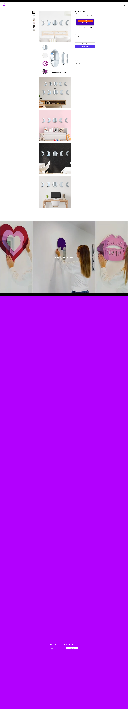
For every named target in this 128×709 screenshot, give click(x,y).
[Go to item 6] (33, 30)
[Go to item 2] (33, 15)
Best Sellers (16, 5)
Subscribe (72, 648)
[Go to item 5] (33, 26)
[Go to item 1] (33, 12)
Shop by (9, 5)
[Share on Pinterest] (81, 63)
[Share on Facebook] (78, 63)
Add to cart (85, 43)
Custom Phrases (32, 5)
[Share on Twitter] (79, 63)
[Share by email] (82, 63)
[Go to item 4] (33, 23)
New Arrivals (24, 5)
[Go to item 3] (33, 19)
